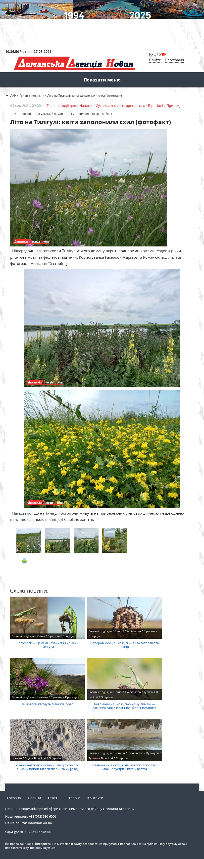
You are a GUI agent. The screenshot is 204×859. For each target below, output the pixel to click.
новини (26, 114)
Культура (152, 753)
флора (84, 114)
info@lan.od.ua (40, 823)
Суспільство (106, 105)
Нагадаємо (21, 513)
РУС (152, 54)
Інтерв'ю (72, 797)
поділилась (171, 257)
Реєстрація (174, 59)
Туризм (148, 692)
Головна (14, 797)
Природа (174, 105)
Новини (86, 105)
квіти (95, 114)
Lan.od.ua (44, 832)
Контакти (95, 797)
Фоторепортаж (132, 105)
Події (28, 758)
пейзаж (107, 114)
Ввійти (155, 59)
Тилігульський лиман (48, 114)
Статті (41, 636)
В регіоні (155, 105)
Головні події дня (61, 105)
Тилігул (71, 114)
